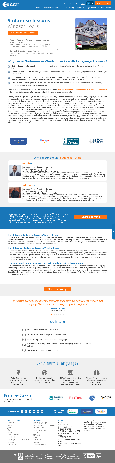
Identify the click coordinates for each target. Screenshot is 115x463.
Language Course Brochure (18, 439)
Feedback (11, 437)
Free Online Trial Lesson (101, 7)
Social (10, 432)
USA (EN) (36, 423)
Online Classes (61, 7)
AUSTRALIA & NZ (39, 430)
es (92, 3)
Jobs (9, 427)
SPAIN (35, 437)
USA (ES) (44, 423)
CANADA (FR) (50, 425)
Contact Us (12, 423)
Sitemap (11, 442)
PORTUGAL (37, 440)
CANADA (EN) (38, 425)
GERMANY (37, 435)
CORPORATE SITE (39, 444)
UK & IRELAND (38, 428)
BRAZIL (36, 432)
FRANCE (36, 442)
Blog (9, 430)
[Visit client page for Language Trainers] (71, 456)
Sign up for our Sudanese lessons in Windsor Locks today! (38, 215)
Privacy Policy (13, 444)
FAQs (88, 7)
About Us (11, 425)
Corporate (80, 7)
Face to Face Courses (45, 7)
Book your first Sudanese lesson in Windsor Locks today (82, 90)
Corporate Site (13, 435)
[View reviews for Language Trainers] (92, 456)
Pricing (71, 7)
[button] (51, 314)
